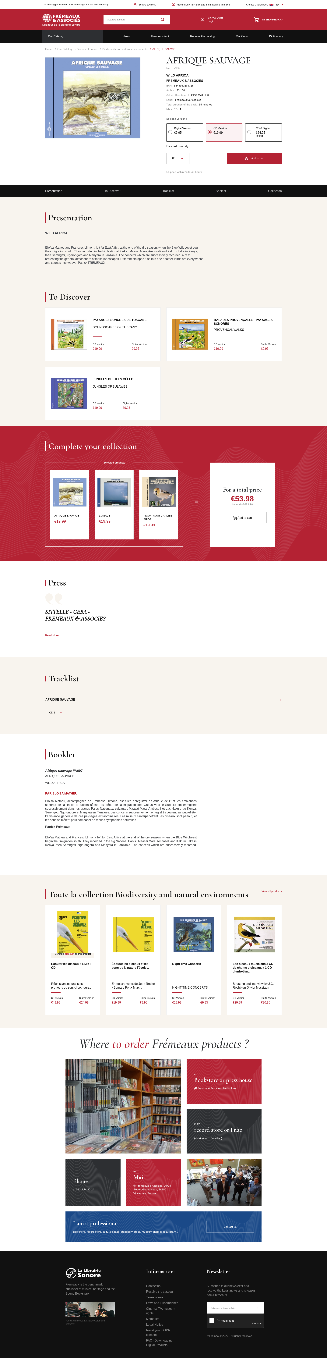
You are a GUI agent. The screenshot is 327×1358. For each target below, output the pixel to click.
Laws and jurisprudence (162, 1303)
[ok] (257, 1307)
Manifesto (242, 36)
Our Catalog (55, 36)
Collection (275, 191)
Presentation (53, 191)
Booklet (221, 191)
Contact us (153, 1286)
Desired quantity (177, 146)
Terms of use (154, 1297)
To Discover (112, 191)
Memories (152, 1319)
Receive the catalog (202, 36)
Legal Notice (154, 1324)
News (126, 36)
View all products (272, 891)
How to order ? (160, 36)
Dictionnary (276, 36)
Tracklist (168, 191)
